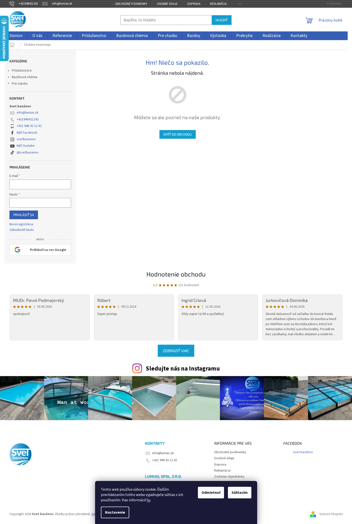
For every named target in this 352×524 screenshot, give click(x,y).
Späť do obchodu (177, 134)
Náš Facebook (27, 132)
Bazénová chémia (24, 77)
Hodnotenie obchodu (176, 274)
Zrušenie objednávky (229, 476)
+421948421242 (28, 119)
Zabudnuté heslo (21, 230)
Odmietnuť (211, 492)
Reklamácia (218, 4)
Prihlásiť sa (23, 215)
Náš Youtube (26, 145)
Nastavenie (115, 512)
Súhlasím (240, 492)
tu (148, 500)
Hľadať (222, 20)
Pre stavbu (20, 83)
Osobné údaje (167, 4)
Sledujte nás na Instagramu (183, 368)
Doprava (193, 4)
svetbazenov (26, 139)
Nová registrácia (21, 224)
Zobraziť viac (176, 350)
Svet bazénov (303, 452)
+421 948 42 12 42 (29, 126)
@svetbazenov (28, 152)
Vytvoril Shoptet (331, 514)
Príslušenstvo (22, 70)
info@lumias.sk (27, 112)
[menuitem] (16, 35)
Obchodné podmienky (131, 4)
